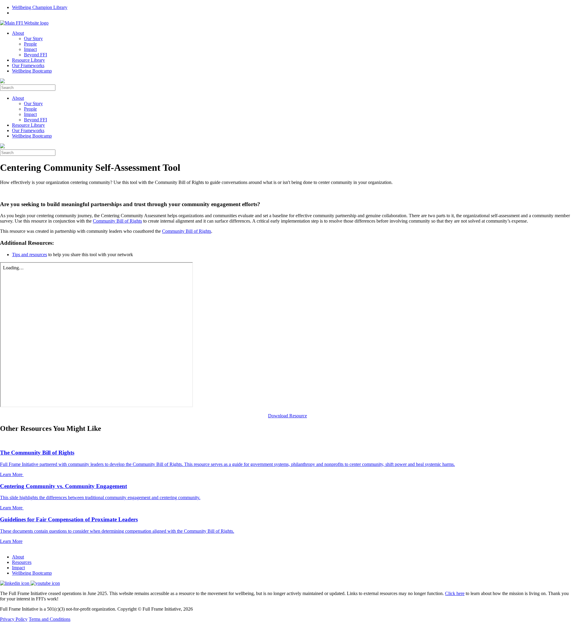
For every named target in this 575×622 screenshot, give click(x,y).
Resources (21, 562)
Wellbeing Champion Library (39, 7)
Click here (454, 593)
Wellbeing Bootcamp (32, 70)
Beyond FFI (35, 54)
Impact (30, 49)
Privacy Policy (14, 619)
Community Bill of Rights (117, 221)
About (18, 33)
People (30, 43)
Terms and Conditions (49, 619)
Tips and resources (29, 254)
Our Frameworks (28, 65)
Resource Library (28, 60)
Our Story (33, 38)
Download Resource (287, 415)
